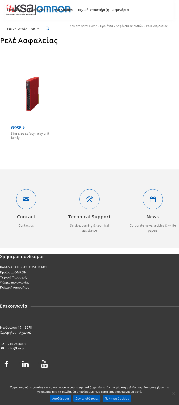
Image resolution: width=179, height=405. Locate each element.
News (152, 217)
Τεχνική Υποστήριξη (92, 9)
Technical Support (89, 217)
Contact (26, 217)
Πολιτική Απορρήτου (14, 287)
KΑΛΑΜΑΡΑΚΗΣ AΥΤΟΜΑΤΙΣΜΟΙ (23, 267)
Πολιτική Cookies (117, 398)
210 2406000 (17, 344)
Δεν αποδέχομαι (87, 398)
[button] (47, 29)
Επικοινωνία (17, 29)
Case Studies (62, 9)
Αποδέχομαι (60, 398)
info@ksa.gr (16, 348)
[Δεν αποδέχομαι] (173, 393)
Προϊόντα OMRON (13, 272)
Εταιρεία (14, 9)
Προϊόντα (37, 9)
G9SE (16, 127)
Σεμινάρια (120, 9)
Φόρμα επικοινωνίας (14, 282)
